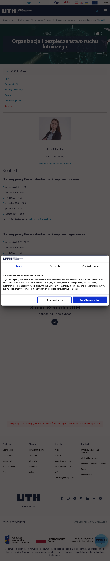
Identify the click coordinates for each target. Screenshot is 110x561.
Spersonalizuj (53, 300)
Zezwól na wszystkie (89, 300)
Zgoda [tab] (19, 266)
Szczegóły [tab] (55, 266)
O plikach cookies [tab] (90, 266)
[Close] (107, 254)
